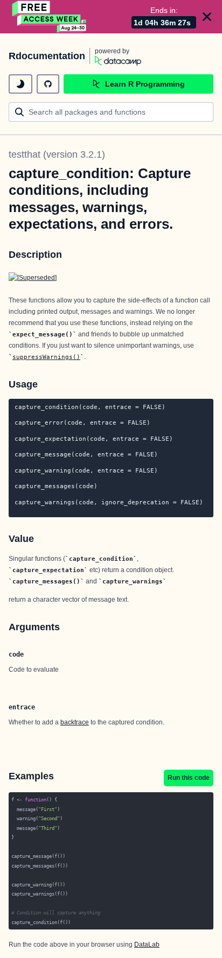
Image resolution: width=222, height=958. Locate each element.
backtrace (74, 722)
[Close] (207, 16)
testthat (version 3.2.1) (57, 154)
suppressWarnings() (46, 357)
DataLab (146, 944)
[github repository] (48, 84)
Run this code (189, 777)
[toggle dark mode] (20, 84)
